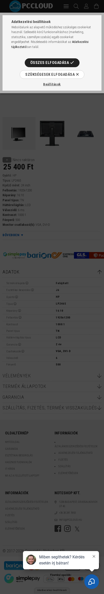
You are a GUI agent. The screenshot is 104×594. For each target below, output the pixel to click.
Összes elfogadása (49, 62)
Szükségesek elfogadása (50, 74)
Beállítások (52, 84)
